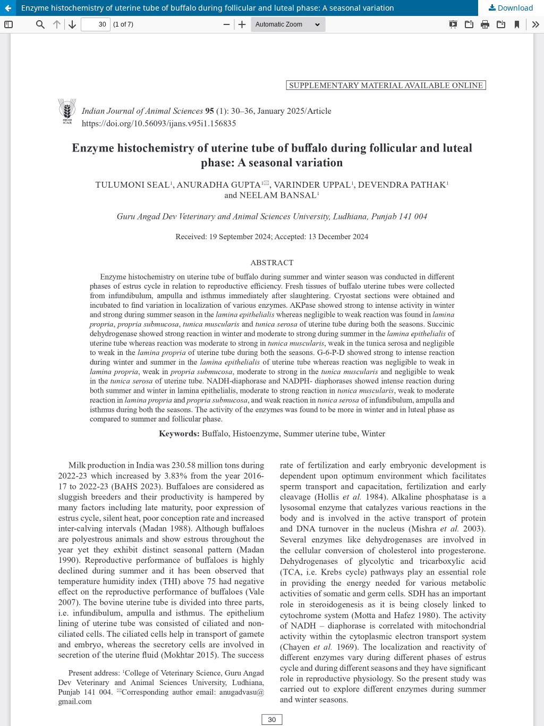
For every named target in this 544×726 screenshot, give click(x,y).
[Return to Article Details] (8, 8)
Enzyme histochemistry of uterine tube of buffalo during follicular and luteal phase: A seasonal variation (207, 8)
